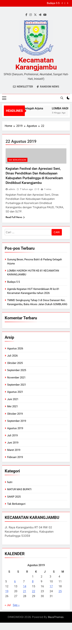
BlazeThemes (56, 616)
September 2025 (16, 370)
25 (60, 591)
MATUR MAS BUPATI (19, 489)
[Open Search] (61, 98)
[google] (40, 15)
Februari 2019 (15, 457)
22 (33, 591)
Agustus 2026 (15, 348)
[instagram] (30, 15)
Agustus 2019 (15, 428)
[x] (35, 15)
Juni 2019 (12, 442)
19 (6, 591)
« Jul (8, 605)
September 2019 (16, 421)
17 (51, 586)
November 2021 (16, 377)
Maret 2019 (13, 450)
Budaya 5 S (13, 281)
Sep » (16, 605)
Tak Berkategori (17, 159)
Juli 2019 (12, 435)
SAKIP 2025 (14, 496)
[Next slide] (67, 3)
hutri (9, 482)
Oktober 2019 (15, 413)
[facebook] (26, 15)
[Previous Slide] (62, 3)
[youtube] (45, 15)
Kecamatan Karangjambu (36, 63)
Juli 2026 (12, 355)
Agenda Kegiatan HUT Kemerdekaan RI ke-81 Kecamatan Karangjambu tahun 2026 (34, 3)
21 (24, 591)
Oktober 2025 (15, 363)
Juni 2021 (12, 399)
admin (12, 189)
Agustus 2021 (15, 391)
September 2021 (16, 384)
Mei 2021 (12, 406)
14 (24, 586)
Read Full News (14, 217)
